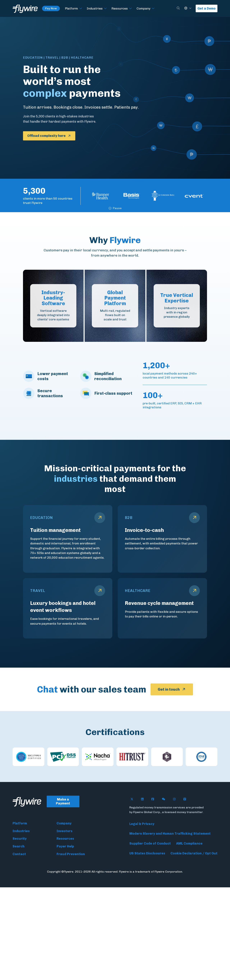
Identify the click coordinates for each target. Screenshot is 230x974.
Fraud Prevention (71, 854)
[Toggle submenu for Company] (153, 8)
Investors (64, 831)
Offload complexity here (46, 136)
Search (18, 846)
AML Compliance (189, 843)
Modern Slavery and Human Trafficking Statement (170, 834)
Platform (71, 8)
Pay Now (51, 8)
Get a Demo (206, 8)
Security (20, 839)
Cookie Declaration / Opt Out (194, 853)
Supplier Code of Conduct (150, 843)
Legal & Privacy (141, 824)
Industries (95, 8)
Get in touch (169, 689)
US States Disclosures (147, 853)
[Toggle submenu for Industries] (105, 8)
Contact (19, 854)
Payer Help (65, 846)
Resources (119, 8)
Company (143, 8)
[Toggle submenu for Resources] (130, 8)
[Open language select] (190, 8)
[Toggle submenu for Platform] (80, 8)
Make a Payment (63, 801)
